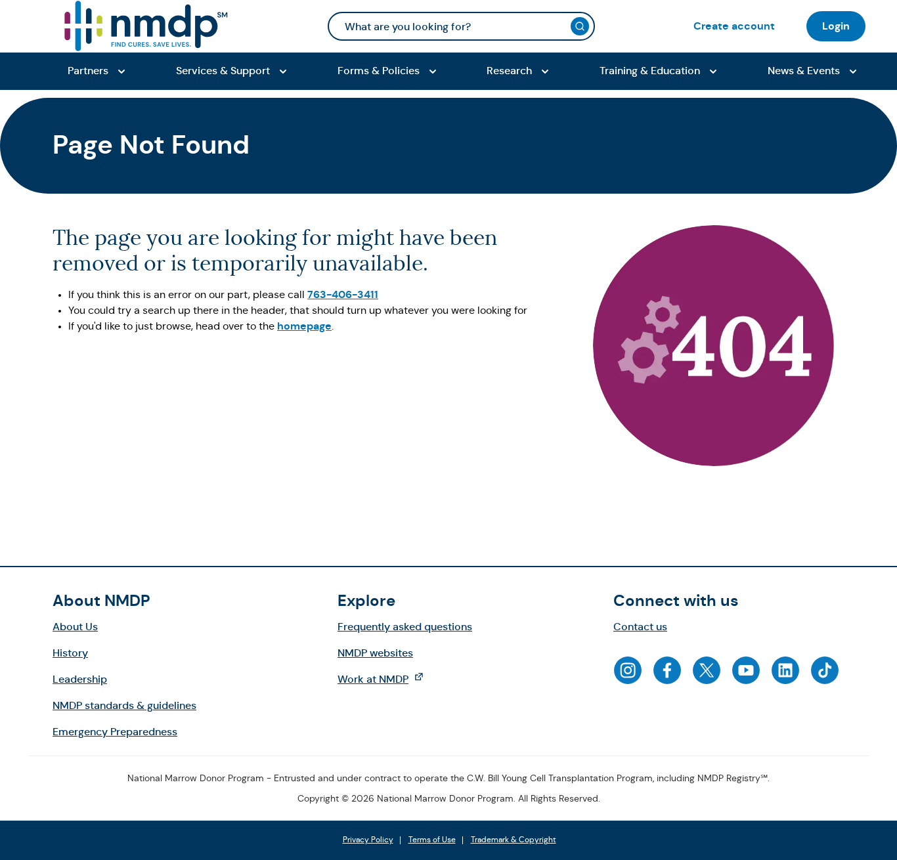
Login (836, 26)
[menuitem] (734, 25)
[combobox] (461, 26)
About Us (75, 627)
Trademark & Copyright (513, 840)
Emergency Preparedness (115, 732)
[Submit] (580, 26)
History (70, 653)
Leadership (80, 679)
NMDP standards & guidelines (124, 705)
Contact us (640, 627)
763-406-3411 (342, 294)
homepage (304, 326)
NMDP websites (375, 653)
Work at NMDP (387, 679)
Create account (734, 26)
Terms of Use (432, 840)
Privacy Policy (368, 840)
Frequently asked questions (405, 627)
